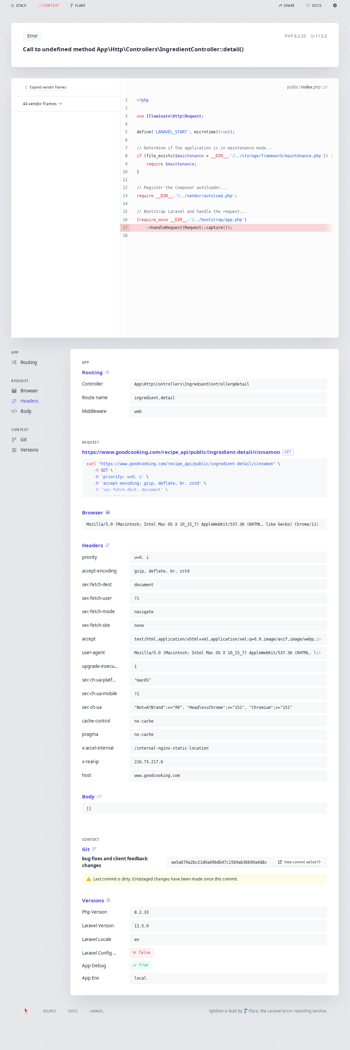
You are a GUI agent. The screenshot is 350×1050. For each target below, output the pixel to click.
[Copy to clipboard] (320, 384)
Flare (253, 1010)
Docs (72, 1011)
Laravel (97, 1011)
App (14, 352)
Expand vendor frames (48, 87)
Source (49, 1011)
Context (20, 429)
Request (20, 380)
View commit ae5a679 (302, 862)
